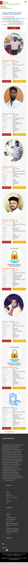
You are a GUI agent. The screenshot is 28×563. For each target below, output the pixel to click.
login (13, 264)
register (18, 264)
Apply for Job (9, 495)
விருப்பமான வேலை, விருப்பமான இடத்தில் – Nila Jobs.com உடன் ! (12, 525)
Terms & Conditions (11, 519)
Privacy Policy (9, 521)
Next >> (12, 431)
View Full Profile (19, 81)
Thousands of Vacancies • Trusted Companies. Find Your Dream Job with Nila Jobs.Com (12, 531)
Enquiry (8, 493)
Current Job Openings (11, 497)
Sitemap (8, 514)
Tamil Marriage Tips (11, 517)
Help (7, 503)
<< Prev (6, 431)
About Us (8, 516)
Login (7, 499)
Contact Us (9, 501)
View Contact (6, 81)
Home (7, 491)
